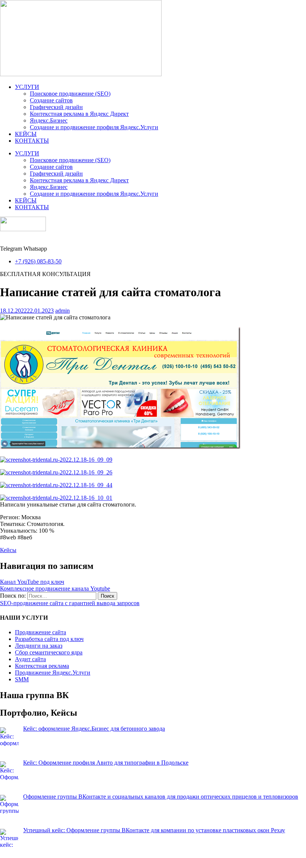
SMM (22, 679)
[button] (45, 274)
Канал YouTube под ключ (32, 582)
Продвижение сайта (40, 632)
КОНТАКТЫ (32, 140)
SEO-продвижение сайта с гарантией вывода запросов (70, 603)
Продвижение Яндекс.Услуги (52, 672)
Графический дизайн (56, 107)
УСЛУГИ (27, 87)
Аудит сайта (30, 659)
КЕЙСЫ (26, 134)
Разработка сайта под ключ (49, 639)
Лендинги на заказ (38, 645)
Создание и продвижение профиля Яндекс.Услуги (94, 127)
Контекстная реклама (42, 666)
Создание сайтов (51, 100)
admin (62, 310)
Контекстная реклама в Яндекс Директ (79, 114)
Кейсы (8, 550)
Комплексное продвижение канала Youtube (55, 588)
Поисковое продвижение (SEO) (70, 93)
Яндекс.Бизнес (49, 120)
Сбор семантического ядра (48, 652)
